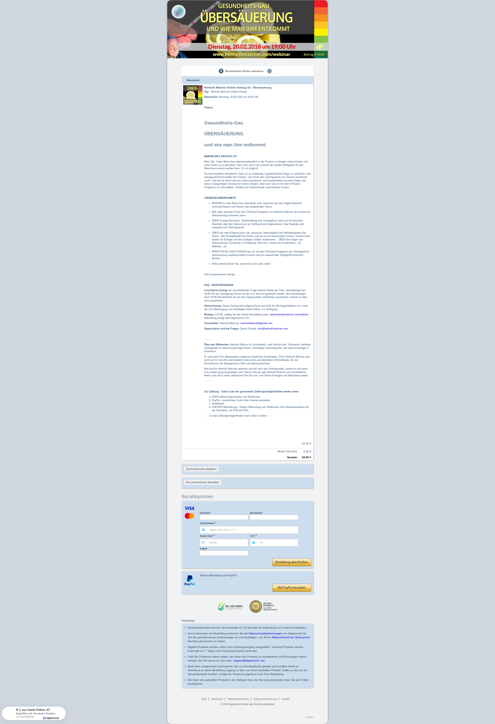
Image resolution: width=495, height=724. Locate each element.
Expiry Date (206, 536)
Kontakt (285, 699)
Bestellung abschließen (292, 562)
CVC (252, 536)
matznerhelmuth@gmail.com (256, 323)
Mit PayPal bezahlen (292, 587)
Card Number (207, 523)
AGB (204, 699)
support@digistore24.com (249, 660)
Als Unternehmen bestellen (202, 482)
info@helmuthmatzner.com (273, 328)
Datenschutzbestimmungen (265, 633)
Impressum (217, 699)
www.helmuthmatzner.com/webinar (289, 314)
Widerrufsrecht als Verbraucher (291, 637)
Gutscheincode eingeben (201, 468)
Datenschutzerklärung (265, 699)
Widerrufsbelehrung (238, 699)
